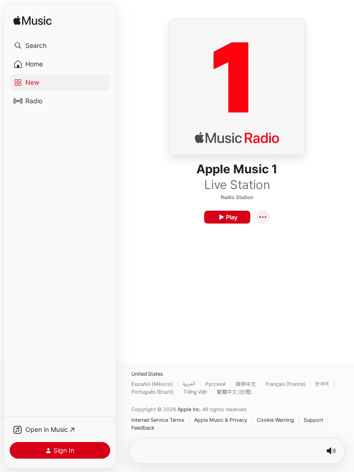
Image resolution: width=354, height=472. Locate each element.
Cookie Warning (275, 420)
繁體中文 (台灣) (234, 392)
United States (147, 374)
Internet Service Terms (157, 420)
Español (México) (152, 384)
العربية (189, 384)
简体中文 (246, 384)
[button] (60, 45)
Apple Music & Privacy (220, 420)
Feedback (142, 428)
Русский (215, 384)
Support (313, 420)
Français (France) (286, 384)
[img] (32, 21)
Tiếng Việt (195, 392)
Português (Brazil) (152, 392)
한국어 (322, 384)
